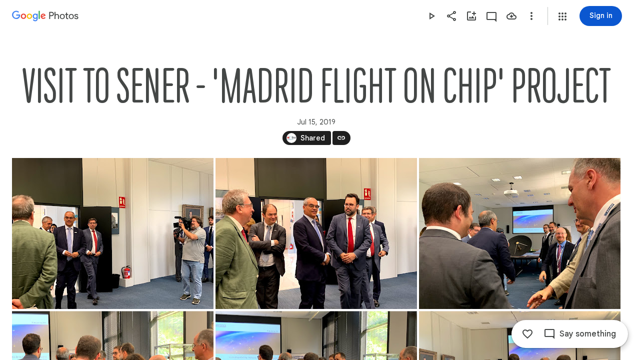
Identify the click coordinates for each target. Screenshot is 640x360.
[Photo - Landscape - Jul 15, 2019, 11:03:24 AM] (113, 233)
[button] (562, 16)
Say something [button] (588, 334)
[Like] (528, 334)
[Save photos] (512, 16)
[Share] (452, 16)
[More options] (532, 16)
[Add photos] (472, 16)
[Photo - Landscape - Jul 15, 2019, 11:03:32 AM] (316, 233)
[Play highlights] (432, 16)
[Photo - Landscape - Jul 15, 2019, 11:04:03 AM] (519, 233)
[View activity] (492, 16)
